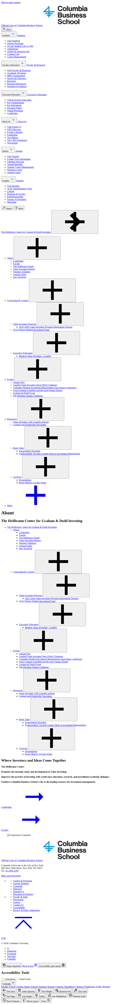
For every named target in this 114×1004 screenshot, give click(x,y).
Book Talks (18, 448)
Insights (6, 181)
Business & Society (16, 194)
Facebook (11, 953)
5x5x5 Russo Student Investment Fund (31, 329)
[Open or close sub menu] (37, 248)
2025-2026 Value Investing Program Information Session (45, 327)
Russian (51, 986)
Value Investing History (24, 269)
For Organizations (15, 102)
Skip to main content (10, 2)
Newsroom (12, 143)
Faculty (16, 263)
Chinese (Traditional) (85, 986)
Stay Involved (19, 277)
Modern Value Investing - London (35, 356)
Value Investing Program (24, 324)
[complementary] (57, 965)
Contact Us (18, 905)
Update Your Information (19, 159)
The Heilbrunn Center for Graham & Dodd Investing (26, 232)
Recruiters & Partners (23, 894)
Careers (16, 902)
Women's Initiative (21, 272)
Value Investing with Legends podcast (31, 422)
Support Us (18, 891)
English (4, 986)
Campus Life (13, 54)
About (10, 258)
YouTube (11, 956)
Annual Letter (19, 274)
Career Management (16, 57)
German (20, 986)
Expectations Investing (29, 451)
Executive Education (11, 95)
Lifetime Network (15, 162)
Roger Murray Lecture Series (32, 482)
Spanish (34, 986)
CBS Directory (14, 129)
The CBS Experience (17, 140)
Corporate (17, 886)
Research (11, 81)
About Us (6, 122)
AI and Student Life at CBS (20, 46)
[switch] (3, 979)
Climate (10, 191)
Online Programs (15, 110)
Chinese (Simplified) (65, 986)
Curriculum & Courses (17, 300)
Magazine (11, 202)
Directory (17, 889)
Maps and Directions (11, 876)
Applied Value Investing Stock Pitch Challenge (35, 385)
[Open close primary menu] (74, 222)
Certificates (12, 113)
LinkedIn (11, 959)
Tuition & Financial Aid (18, 51)
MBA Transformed (16, 75)
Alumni (5, 151)
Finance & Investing (16, 199)
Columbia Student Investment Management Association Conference (44, 387)
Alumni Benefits (15, 164)
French (12, 986)
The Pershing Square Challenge (28, 395)
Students (6, 35)
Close (8, 29)
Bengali (106, 986)
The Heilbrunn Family (23, 266)
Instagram (11, 951)
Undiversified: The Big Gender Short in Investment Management (49, 453)
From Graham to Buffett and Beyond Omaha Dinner (37, 390)
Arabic (99, 986)
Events (10, 379)
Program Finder (14, 108)
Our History (12, 137)
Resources (12, 419)
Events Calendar (15, 132)
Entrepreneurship (15, 196)
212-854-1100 (11, 870)
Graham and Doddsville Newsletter (29, 424)
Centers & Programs (22, 881)
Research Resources (16, 83)
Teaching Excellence (17, 86)
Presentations (25, 480)
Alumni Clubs (13, 172)
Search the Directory (16, 78)
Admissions (12, 49)
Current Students (21, 883)
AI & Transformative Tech (19, 188)
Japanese (43, 986)
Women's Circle (14, 170)
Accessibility (19, 907)
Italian (27, 986)
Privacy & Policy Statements (26, 910)
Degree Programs (15, 43)
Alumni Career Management (20, 167)
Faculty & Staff (20, 897)
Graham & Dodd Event (24, 393)
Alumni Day (19, 382)
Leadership (12, 135)
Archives (17, 477)
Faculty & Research (11, 65)
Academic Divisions (16, 73)
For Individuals (14, 105)
